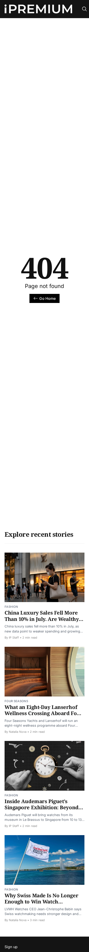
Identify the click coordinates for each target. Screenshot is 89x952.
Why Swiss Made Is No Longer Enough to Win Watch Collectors (41, 901)
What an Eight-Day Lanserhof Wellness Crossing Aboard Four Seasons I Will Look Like (44, 713)
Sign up (11, 947)
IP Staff (14, 637)
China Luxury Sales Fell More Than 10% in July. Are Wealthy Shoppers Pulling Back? (42, 618)
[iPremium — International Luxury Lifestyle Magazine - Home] (38, 9)
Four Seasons (16, 701)
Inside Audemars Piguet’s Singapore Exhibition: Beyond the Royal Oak (42, 807)
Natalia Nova (17, 731)
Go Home (47, 298)
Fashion (11, 606)
